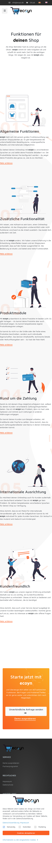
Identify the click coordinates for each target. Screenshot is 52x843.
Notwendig (11, 827)
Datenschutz (8, 785)
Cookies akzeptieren (26, 833)
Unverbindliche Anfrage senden (26, 709)
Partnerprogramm (10, 766)
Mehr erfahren (6, 163)
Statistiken (27, 827)
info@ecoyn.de (18, 3)
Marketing (42, 827)
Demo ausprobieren (25, 718)
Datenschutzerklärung (11, 823)
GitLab (32, 3)
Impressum (7, 781)
